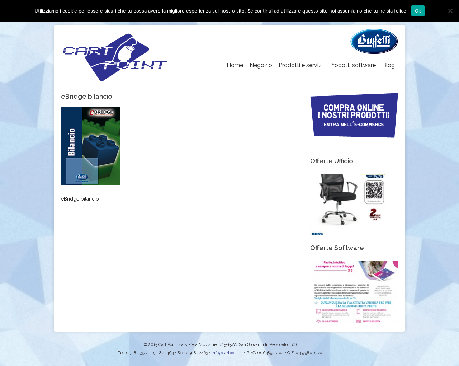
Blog (388, 65)
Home (235, 65)
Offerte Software (337, 248)
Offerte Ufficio (331, 161)
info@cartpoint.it (227, 352)
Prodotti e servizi (301, 65)
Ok (418, 11)
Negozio (261, 65)
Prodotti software (352, 65)
